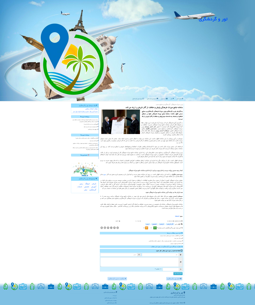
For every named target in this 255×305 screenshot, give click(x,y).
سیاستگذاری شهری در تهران (176, 244)
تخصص (154, 224)
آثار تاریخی (163, 99)
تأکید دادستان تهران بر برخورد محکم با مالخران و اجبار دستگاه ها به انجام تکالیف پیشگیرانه (85, 148)
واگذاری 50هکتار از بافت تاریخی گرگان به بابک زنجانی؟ (171, 236)
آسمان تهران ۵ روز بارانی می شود (91, 127)
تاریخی (162, 224)
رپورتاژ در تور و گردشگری (111, 300)
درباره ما (115, 295)
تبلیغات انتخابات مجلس (91, 109)
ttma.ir (177, 216)
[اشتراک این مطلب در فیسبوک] (114, 227)
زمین (147, 224)
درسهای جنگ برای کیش (93, 129)
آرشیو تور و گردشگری (152, 99)
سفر (172, 99)
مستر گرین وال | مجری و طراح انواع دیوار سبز (85, 111)
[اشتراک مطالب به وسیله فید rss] (101, 227)
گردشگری (92, 190)
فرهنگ (87, 184)
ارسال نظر (177, 273)
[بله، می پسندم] (155, 227)
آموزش (93, 186)
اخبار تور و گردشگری (173, 278)
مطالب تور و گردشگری (112, 303)
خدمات (79, 186)
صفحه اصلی (179, 99)
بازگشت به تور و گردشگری (116, 278)
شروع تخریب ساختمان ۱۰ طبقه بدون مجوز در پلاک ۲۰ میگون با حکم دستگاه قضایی (165, 241)
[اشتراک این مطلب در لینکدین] (104, 227)
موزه (104, 174)
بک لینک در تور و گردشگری (111, 298)
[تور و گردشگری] (127, 50)
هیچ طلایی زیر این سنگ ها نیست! (91, 124)
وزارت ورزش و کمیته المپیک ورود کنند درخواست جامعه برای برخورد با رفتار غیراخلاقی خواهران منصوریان (85, 120)
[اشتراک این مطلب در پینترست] (108, 227)
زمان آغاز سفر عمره (178, 238)
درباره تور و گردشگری (137, 99)
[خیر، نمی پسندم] (146, 227)
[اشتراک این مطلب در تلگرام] (117, 227)
